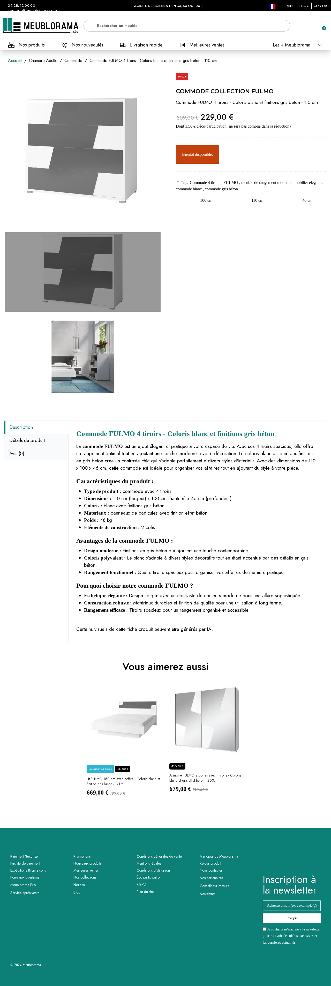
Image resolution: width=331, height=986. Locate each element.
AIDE (291, 6)
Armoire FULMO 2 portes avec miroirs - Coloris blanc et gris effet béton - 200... (205, 778)
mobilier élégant (308, 182)
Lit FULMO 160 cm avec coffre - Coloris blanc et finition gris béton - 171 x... (123, 781)
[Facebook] (284, 860)
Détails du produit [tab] (27, 440)
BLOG (304, 6)
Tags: (182, 183)
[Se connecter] (303, 25)
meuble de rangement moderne (266, 182)
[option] (124, 743)
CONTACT (322, 6)
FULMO (231, 182)
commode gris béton (221, 189)
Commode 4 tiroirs (205, 182)
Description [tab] (21, 427)
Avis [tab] (16, 453)
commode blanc (189, 189)
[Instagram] (298, 860)
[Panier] (321, 25)
